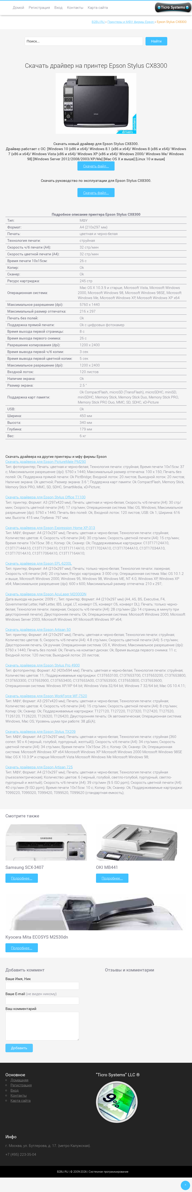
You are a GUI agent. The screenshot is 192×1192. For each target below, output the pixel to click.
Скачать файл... (96, 166)
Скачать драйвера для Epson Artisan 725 (39, 767)
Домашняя (19, 1080)
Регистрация (39, 7)
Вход (58, 7)
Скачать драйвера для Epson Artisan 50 (38, 629)
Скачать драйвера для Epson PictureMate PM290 (45, 461)
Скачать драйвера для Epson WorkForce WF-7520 (46, 695)
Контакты (75, 7)
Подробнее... (21, 878)
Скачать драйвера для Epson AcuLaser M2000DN (45, 594)
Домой (18, 7)
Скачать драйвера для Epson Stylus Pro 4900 (42, 665)
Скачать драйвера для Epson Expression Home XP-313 (50, 527)
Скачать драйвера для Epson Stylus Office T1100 (45, 497)
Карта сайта (98, 7)
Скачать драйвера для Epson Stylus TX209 (40, 731)
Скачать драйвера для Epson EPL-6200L (38, 563)
